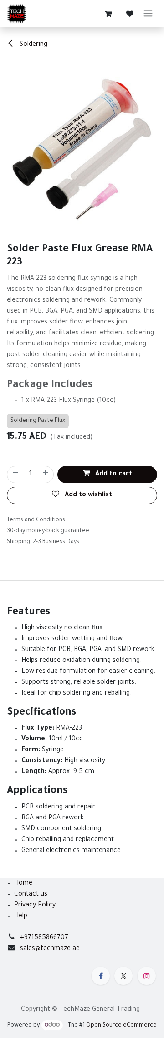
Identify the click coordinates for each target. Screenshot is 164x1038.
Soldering (32, 45)
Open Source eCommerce (121, 1026)
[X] (123, 976)
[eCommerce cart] (108, 14)
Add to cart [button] (112, 474)
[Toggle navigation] (148, 13)
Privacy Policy (35, 905)
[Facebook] (101, 976)
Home (23, 883)
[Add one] (46, 474)
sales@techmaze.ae (50, 949)
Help (20, 916)
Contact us (30, 894)
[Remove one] (15, 474)
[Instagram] (147, 976)
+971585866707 (44, 938)
